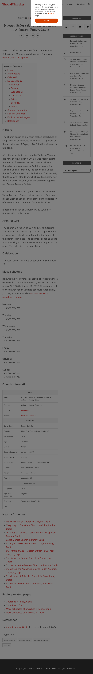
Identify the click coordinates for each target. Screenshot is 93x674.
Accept (46, 21)
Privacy (51, 13)
